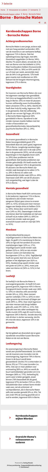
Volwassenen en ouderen (18, 10)
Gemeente (34, 10)
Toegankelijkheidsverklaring (31, 465)
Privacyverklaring (13, 465)
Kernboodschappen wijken (10, 14)
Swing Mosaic (28, 463)
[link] (24, 418)
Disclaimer (25, 467)
